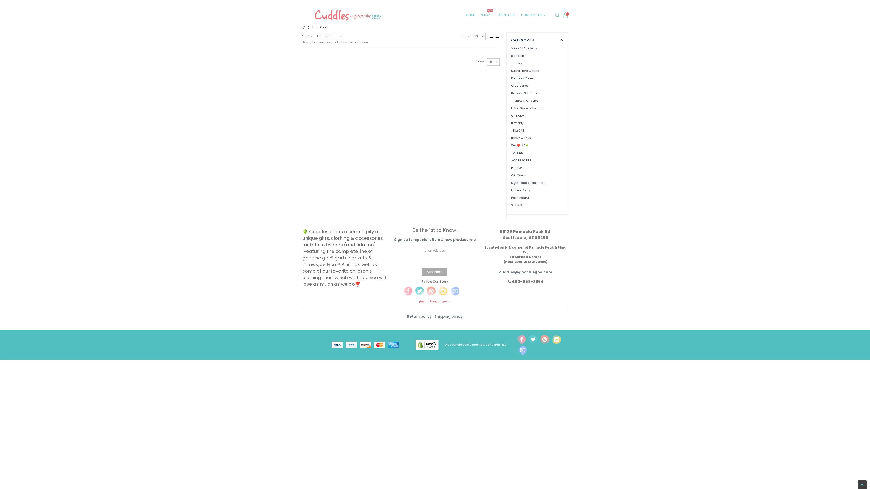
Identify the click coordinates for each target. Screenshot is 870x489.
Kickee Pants (520, 190)
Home (304, 27)
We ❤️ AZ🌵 (520, 145)
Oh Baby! (518, 115)
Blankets (517, 56)
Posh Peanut (520, 198)
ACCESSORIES (521, 160)
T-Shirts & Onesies (525, 100)
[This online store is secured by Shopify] (430, 344)
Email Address (434, 250)
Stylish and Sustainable (528, 183)
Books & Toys (521, 138)
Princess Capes (523, 78)
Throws (516, 63)
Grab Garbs (520, 86)
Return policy (420, 316)
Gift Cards (518, 175)
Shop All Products (524, 48)
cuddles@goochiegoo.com (525, 272)
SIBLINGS (517, 205)
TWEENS (517, 153)
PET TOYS (517, 168)
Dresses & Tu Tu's (524, 93)
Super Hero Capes (525, 71)
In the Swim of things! (526, 108)
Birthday (517, 123)
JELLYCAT (517, 130)
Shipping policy (448, 316)
